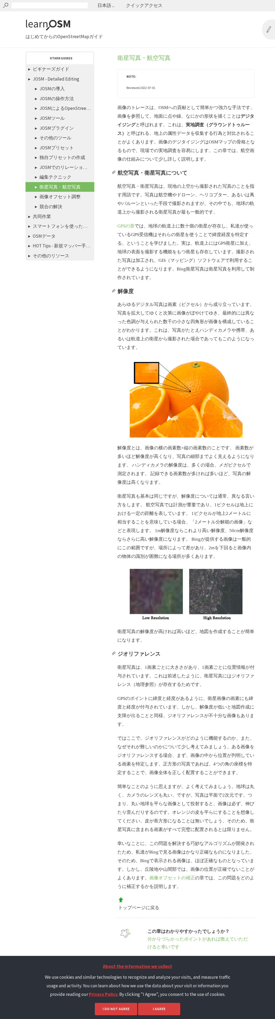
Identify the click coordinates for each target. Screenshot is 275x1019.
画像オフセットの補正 (172, 877)
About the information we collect (137, 966)
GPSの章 (126, 226)
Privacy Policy (103, 994)
